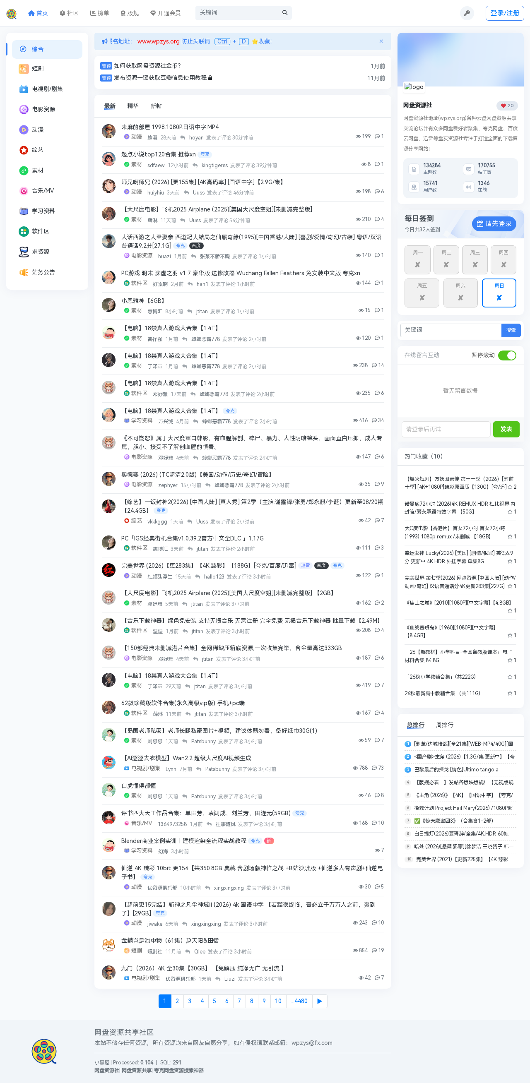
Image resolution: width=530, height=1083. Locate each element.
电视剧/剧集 (47, 89)
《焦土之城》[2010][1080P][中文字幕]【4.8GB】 (459, 603)
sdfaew (156, 165)
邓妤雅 (161, 394)
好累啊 (161, 284)
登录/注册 (505, 13)
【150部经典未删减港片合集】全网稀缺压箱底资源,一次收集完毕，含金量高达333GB (231, 648)
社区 (72, 13)
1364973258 (173, 824)
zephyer (168, 485)
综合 (37, 49)
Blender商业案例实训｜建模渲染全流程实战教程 (183, 841)
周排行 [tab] (444, 725)
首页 (41, 13)
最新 (110, 106)
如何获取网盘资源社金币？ (148, 66)
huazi (165, 256)
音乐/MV (43, 191)
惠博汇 (155, 312)
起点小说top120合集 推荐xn (158, 154)
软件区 (40, 231)
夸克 (205, 154)
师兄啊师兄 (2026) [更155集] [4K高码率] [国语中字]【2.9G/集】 (203, 182)
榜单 (102, 13)
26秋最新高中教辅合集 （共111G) (442, 693)
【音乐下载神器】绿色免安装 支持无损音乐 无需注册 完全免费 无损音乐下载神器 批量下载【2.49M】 (252, 621)
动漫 (37, 130)
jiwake (155, 924)
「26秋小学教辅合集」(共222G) (440, 677)
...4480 (299, 1001)
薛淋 (153, 220)
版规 (132, 13)
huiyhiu (156, 193)
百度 (196, 245)
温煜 (158, 631)
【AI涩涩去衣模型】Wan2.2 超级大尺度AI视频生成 (186, 758)
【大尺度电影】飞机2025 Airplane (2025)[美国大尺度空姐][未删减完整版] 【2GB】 (229, 593)
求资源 (40, 252)
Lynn (172, 769)
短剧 (37, 69)
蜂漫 (153, 138)
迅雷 (305, 565)
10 (278, 1001)
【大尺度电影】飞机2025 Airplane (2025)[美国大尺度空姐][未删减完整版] (216, 210)
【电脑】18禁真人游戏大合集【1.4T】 (171, 328)
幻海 (163, 852)
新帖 (156, 106)
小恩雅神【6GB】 (144, 301)
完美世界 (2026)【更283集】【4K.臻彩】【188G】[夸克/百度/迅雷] (208, 566)
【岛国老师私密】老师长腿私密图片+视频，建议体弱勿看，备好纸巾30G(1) (219, 731)
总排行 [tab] (415, 725)
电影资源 (43, 109)
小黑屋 (101, 1063)
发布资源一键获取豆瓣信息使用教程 (160, 78)
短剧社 (155, 952)
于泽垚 (155, 367)
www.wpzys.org (158, 41)
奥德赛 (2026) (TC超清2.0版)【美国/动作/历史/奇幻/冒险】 (198, 475)
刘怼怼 (155, 741)
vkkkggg (158, 522)
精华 (133, 106)
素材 (37, 171)
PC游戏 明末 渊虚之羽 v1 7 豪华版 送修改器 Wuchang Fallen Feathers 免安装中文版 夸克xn (240, 273)
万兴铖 (166, 422)
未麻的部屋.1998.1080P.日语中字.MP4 (170, 127)
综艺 (37, 150)
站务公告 (43, 272)
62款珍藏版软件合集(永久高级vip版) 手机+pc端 (183, 703)
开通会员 (168, 13)
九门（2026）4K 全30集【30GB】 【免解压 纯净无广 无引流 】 (204, 968)
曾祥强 (155, 339)
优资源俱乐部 (162, 888)
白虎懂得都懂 (138, 786)
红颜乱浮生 (160, 577)
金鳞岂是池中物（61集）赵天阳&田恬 (170, 941)
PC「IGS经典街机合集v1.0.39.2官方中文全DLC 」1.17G (192, 538)
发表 (506, 429)
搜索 (511, 330)
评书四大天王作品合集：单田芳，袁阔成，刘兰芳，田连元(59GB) (206, 813)
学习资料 (43, 211)
